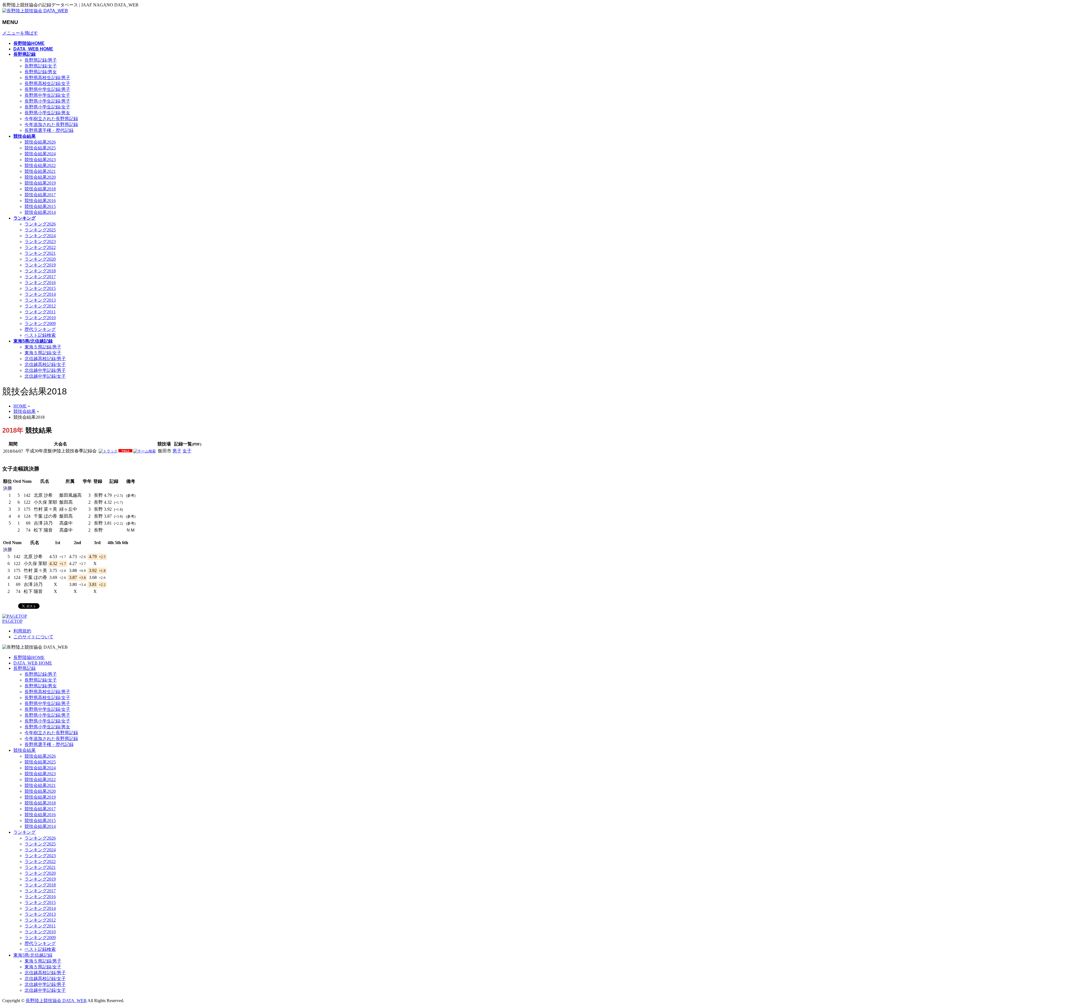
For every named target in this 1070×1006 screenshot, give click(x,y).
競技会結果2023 (40, 159)
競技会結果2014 (40, 212)
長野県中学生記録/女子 (47, 95)
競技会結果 (24, 750)
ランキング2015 (40, 288)
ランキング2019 (40, 265)
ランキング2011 (40, 311)
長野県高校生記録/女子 (47, 83)
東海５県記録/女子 (43, 352)
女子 (187, 451)
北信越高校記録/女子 (45, 364)
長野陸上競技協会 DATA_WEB (56, 1000)
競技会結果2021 (40, 171)
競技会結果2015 (40, 206)
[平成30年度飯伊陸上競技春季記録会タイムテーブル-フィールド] (125, 451)
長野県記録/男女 (41, 71)
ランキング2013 (40, 300)
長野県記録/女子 (41, 66)
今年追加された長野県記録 (51, 124)
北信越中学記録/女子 (45, 376)
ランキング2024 (40, 235)
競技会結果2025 (40, 148)
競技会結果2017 (40, 194)
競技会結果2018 (40, 188)
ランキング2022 (40, 247)
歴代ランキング (40, 329)
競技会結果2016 (40, 200)
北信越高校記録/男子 (45, 358)
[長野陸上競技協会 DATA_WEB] (35, 10)
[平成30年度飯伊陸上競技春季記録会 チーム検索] (144, 451)
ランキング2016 (40, 282)
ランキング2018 (40, 270)
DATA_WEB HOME (32, 663)
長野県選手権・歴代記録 (49, 130)
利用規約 (22, 631)
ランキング (24, 832)
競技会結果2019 (40, 183)
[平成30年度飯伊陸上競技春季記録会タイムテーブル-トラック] (108, 451)
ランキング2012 (40, 306)
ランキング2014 (40, 294)
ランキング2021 (40, 253)
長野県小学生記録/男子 (47, 101)
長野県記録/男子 (41, 60)
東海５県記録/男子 (43, 347)
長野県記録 (24, 668)
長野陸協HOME (29, 657)
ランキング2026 (40, 224)
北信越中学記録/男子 (45, 370)
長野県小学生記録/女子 (47, 107)
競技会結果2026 (40, 142)
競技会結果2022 (40, 165)
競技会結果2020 (40, 177)
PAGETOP (12, 621)
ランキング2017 (40, 276)
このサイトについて (33, 636)
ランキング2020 (40, 259)
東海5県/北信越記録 (32, 955)
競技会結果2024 (40, 153)
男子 (176, 451)
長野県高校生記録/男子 (47, 77)
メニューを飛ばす (20, 33)
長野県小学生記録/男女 (47, 112)
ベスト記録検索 (40, 335)
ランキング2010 (40, 317)
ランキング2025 (40, 229)
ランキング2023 (40, 241)
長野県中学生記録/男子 (47, 89)
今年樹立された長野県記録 (51, 118)
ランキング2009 (40, 323)
